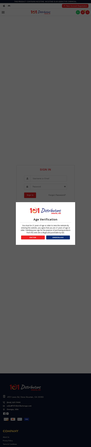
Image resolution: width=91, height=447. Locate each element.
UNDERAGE (58, 237)
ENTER (33, 237)
